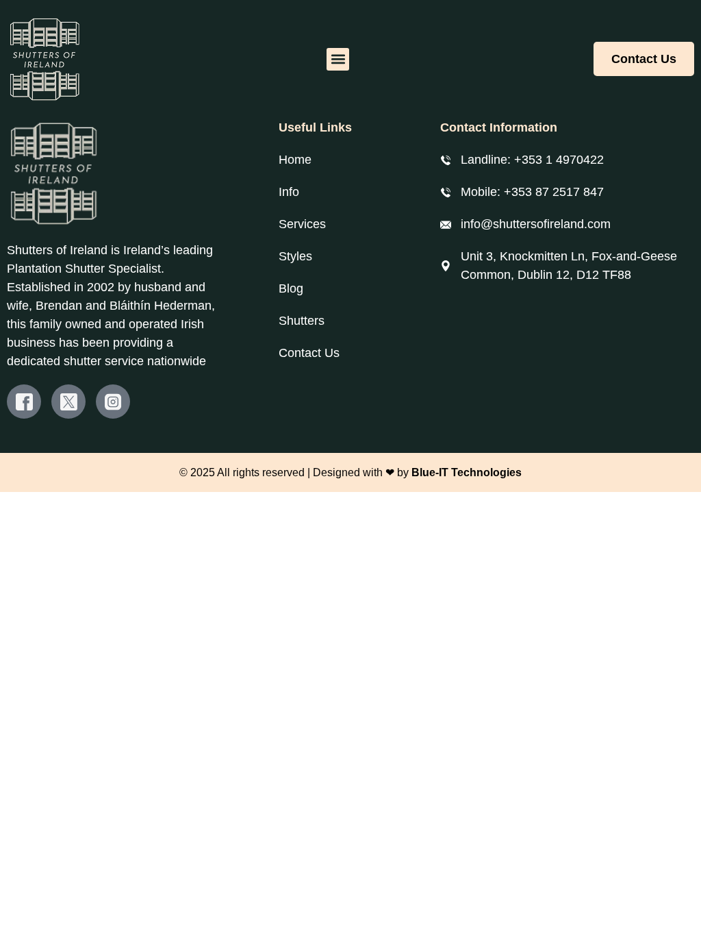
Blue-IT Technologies (466, 472)
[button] (338, 59)
